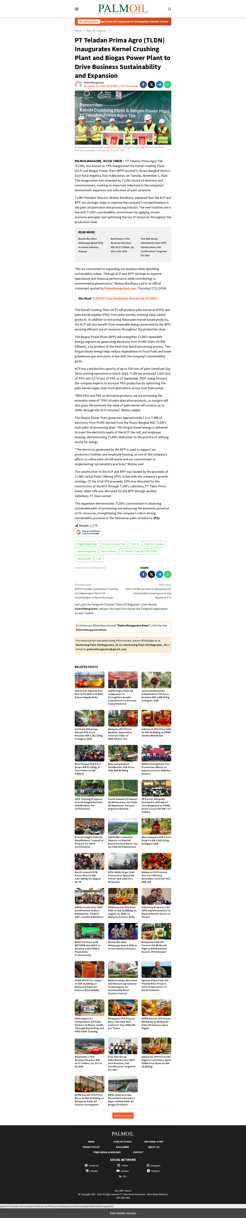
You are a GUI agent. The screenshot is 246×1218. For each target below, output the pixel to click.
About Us (154, 1147)
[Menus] (76, 8)
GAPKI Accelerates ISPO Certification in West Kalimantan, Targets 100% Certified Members (89, 912)
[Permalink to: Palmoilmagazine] (78, 84)
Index (91, 1141)
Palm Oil (135, 544)
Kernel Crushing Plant (114, 544)
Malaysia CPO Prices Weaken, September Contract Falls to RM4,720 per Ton (120, 733)
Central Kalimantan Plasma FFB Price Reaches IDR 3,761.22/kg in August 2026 (89, 733)
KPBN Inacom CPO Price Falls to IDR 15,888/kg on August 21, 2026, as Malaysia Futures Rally (122, 912)
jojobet (4, 1206)
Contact (138, 1152)
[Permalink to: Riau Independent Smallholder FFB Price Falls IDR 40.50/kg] (123, 753)
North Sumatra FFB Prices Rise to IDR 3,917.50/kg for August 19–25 (88, 877)
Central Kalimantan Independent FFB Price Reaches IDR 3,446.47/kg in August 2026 (155, 695)
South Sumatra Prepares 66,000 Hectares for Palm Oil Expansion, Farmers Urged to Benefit (123, 803)
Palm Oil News (108, 551)
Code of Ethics (122, 1141)
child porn (40, 1206)
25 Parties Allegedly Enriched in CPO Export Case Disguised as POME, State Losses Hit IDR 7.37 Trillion (156, 805)
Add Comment (123, 1115)
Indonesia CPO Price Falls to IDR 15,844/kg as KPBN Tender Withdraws (156, 732)
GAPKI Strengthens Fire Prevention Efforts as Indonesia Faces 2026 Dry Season (156, 768)
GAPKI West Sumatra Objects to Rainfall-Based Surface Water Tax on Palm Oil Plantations (123, 841)
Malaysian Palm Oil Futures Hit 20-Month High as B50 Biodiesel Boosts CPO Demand (154, 946)
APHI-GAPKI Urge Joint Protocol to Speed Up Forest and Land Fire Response (121, 877)
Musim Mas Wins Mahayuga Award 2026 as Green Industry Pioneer (122, 945)
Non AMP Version (123, 1190)
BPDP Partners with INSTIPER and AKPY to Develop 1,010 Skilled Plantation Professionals (87, 948)
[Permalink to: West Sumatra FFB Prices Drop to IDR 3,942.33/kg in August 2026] (156, 826)
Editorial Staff (153, 1141)
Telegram (155, 1171)
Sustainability (84, 558)
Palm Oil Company (154, 544)
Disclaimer (122, 1147)
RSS (124, 1176)
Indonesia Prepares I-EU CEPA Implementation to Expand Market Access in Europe (156, 912)
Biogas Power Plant (87, 544)
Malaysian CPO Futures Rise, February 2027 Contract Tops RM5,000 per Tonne (121, 1023)
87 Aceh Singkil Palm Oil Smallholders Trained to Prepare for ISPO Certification (89, 841)
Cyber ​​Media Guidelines (107, 1152)
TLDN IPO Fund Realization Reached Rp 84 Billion (125, 298)
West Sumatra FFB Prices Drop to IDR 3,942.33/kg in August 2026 (156, 840)
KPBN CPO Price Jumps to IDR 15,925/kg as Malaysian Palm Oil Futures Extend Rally (88, 985)
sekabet (29, 1206)
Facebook (94, 1165)
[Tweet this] (151, 84)
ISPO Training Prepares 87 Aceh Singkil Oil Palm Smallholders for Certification (88, 803)
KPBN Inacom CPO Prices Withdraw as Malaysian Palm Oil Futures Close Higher (156, 1023)
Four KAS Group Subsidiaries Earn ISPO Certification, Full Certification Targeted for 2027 (154, 247)
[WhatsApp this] (167, 84)
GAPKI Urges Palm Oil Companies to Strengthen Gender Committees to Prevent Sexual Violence (120, 21)
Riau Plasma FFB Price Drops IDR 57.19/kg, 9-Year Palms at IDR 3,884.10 (88, 768)
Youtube (124, 1171)
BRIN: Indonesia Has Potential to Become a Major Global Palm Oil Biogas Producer (121, 1099)
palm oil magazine (86, 551)
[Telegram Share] (159, 84)
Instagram (155, 1165)
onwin (75, 1206)
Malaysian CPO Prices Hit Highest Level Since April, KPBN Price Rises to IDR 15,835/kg (156, 1061)
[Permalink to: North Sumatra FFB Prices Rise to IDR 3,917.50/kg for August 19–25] (89, 861)
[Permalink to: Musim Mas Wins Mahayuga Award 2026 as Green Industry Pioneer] (123, 931)
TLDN (99, 558)
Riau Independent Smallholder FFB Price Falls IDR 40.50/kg (121, 767)
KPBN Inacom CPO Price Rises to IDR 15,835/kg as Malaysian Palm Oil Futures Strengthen (89, 1099)
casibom (99, 1206)
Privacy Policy (91, 1147)
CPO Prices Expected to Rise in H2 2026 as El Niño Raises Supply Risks (89, 694)
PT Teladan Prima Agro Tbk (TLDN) (139, 551)
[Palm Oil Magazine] (123, 8)
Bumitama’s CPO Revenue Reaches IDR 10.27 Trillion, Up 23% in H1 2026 (88, 1061)
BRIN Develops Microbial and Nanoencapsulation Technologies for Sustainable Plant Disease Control (122, 987)
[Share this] (143, 84)
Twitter (124, 1165)
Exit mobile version (123, 1213)
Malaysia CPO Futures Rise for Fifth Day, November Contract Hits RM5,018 (156, 877)
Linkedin (94, 1171)
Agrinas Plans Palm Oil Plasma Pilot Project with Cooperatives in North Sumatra (155, 985)
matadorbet (16, 1206)
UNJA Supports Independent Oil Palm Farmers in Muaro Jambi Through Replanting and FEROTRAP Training (89, 1025)
